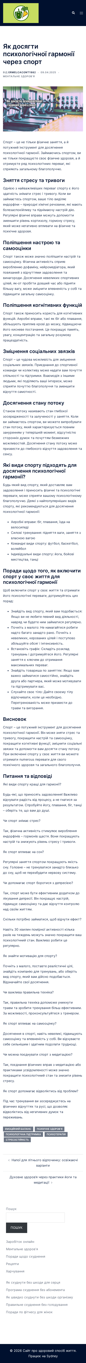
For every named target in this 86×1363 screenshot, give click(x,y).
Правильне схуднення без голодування (37, 1305)
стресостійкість (17, 1139)
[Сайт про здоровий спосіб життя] (21, 13)
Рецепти (12, 1264)
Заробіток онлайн (20, 1242)
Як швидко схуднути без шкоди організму (39, 1297)
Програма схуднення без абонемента (35, 1290)
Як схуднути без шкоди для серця (33, 1282)
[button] (73, 13)
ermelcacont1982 (22, 72)
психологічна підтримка (23, 1134)
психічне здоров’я (49, 1128)
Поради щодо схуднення (25, 1256)
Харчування (15, 1271)
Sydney (52, 1356)
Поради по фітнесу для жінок (29, 1312)
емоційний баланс (18, 1128)
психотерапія (56, 1134)
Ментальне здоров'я (19, 76)
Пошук (11, 1209)
